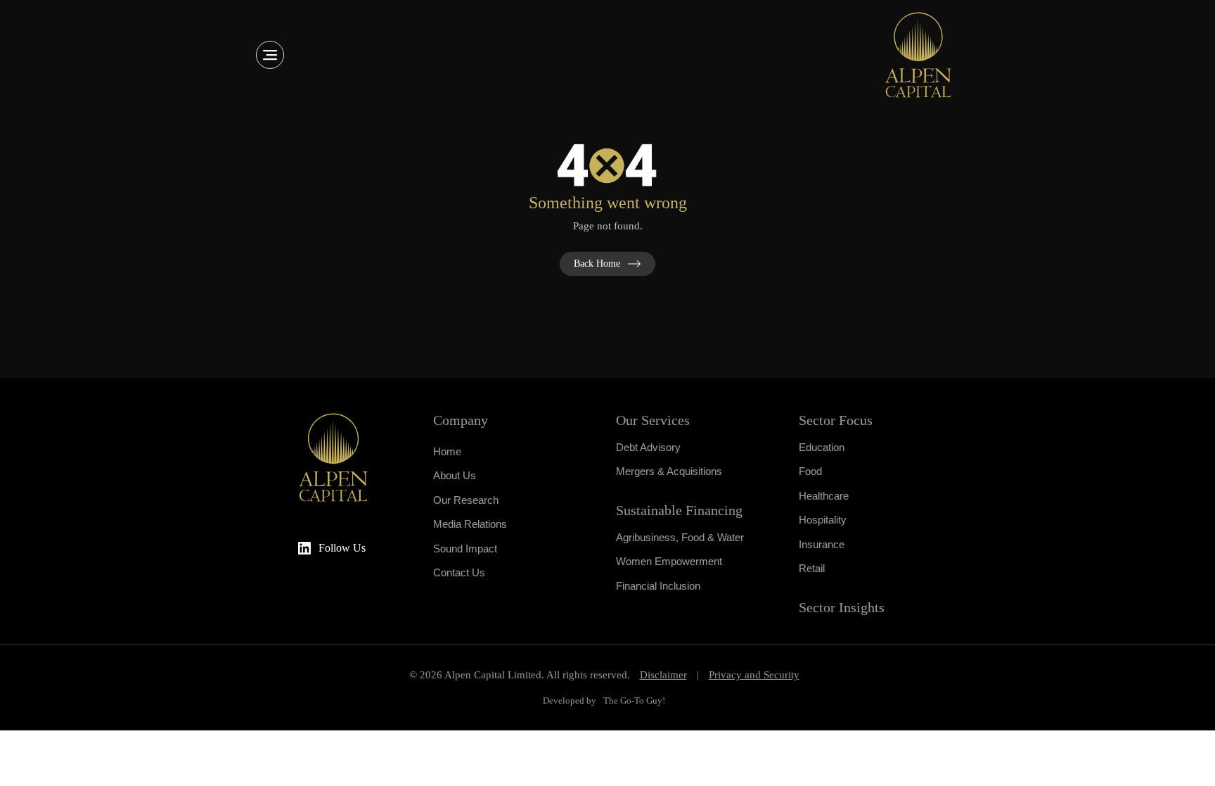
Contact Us (459, 572)
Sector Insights (842, 607)
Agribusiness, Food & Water (680, 537)
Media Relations (470, 524)
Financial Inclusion (658, 586)
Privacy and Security (754, 674)
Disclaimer (663, 674)
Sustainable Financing (679, 510)
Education (821, 447)
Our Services (653, 420)
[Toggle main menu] (270, 55)
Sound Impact (465, 548)
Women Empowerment (669, 561)
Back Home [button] (597, 263)
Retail (812, 568)
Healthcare (824, 496)
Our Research (466, 500)
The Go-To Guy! (634, 700)
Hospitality (823, 520)
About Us (454, 475)
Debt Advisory (648, 447)
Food (810, 471)
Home (447, 451)
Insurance (821, 544)
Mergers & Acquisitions (669, 471)
